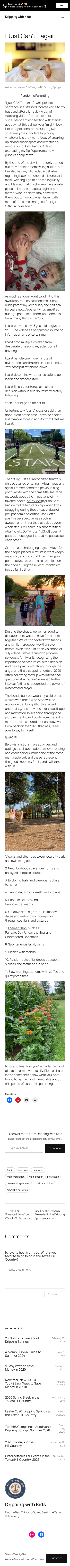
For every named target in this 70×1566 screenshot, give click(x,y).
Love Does (34, 501)
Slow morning (18, 971)
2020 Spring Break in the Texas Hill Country (22, 1399)
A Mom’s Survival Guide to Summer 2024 (23, 1353)
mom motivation (15, 1176)
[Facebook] (41, 1534)
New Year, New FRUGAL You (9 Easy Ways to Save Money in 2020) (23, 1383)
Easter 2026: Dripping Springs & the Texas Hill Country (27, 1413)
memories (38, 1170)
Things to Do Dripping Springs (45, 87)
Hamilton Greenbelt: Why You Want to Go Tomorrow (18, 1214)
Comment (53, 1294)
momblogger (35, 1176)
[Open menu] (63, 17)
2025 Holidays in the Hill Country (19, 1443)
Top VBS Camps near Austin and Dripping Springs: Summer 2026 (28, 1428)
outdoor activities (44, 1183)
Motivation (53, 1176)
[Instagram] (32, 1534)
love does (23, 1170)
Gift (62, 5)
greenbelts (43, 880)
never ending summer (18, 1183)
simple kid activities (17, 1189)
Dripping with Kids (18, 16)
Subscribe (55, 1148)
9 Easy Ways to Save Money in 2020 (19, 1367)
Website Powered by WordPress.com (24, 1559)
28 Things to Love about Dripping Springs (22, 1339)
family (10, 1170)
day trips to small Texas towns (39, 892)
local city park (55, 856)
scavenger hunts (41, 868)
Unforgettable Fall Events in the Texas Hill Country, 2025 (27, 1457)
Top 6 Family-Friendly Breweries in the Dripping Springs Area (49, 1214)
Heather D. (21, 87)
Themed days (17, 928)
